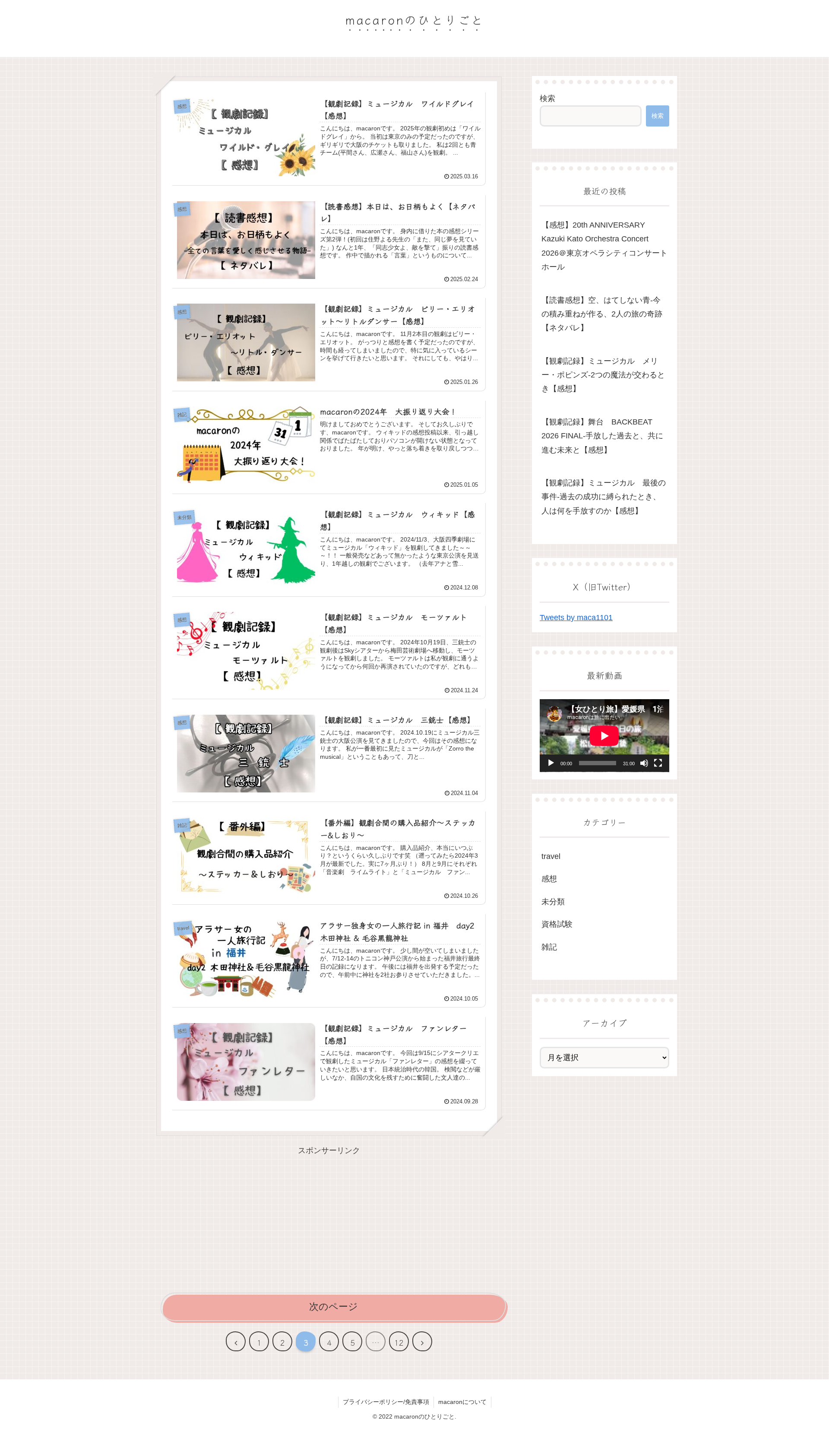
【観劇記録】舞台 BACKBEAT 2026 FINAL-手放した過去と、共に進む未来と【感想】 (602, 436)
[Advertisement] (329, 1217)
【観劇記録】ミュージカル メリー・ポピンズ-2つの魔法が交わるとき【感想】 (603, 375)
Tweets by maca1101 (576, 617)
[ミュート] (644, 763)
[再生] (551, 763)
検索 (547, 98)
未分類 (553, 901)
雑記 (549, 946)
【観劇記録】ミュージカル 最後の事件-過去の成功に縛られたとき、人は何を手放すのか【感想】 (603, 496)
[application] (604, 735)
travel (550, 856)
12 (399, 1342)
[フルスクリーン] (658, 763)
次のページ (333, 1306)
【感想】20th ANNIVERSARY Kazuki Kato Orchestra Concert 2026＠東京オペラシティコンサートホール (604, 246)
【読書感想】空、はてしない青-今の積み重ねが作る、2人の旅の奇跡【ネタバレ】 (601, 314)
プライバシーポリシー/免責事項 (386, 1401)
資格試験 (557, 924)
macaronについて (462, 1401)
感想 (549, 879)
